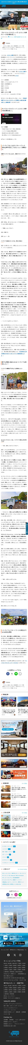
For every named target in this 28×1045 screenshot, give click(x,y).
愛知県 (14, 965)
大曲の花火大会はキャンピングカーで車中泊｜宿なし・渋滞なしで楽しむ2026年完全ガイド (19, 835)
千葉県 (19, 963)
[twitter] (15, 955)
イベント (12, 36)
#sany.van (13, 875)
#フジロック (5, 875)
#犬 (9, 875)
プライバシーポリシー (19, 1023)
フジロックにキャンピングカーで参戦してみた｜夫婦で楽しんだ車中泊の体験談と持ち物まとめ (8, 711)
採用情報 (11, 1019)
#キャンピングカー (6, 873)
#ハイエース (23, 873)
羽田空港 (12, 971)
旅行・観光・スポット (7, 851)
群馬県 (6, 967)
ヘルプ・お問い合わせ (20, 1019)
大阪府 (6, 965)
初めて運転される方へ (9, 975)
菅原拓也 (8, 43)
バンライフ (4, 849)
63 (8, 857)
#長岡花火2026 (6, 884)
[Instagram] (20, 955)
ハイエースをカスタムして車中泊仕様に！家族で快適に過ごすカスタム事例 (19, 827)
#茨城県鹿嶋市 (16, 877)
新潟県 (23, 969)
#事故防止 (4, 882)
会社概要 (6, 1019)
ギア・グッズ (5, 854)
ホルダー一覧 (23, 980)
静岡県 (23, 967)
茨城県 (14, 967)
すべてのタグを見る (22, 869)
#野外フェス (21, 882)
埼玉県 (23, 963)
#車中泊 (13, 873)
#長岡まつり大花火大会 (15, 884)
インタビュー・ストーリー (8, 862)
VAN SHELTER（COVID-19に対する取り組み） (14, 977)
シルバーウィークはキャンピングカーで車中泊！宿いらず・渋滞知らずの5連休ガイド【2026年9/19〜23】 (19, 819)
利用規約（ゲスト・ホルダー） (11, 1021)
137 (16, 862)
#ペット (18, 873)
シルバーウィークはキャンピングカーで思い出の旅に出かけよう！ (14, 2)
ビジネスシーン (6, 859)
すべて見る (24, 783)
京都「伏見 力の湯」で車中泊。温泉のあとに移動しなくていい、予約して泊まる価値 (19, 788)
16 (11, 859)
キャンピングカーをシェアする (11, 980)
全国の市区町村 (18, 971)
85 (14, 851)
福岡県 (19, 965)
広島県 (10, 969)
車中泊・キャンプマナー (9, 996)
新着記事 (18, 1012)
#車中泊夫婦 (17, 36)
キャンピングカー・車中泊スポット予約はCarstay (12, 9)
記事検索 (24, 1012)
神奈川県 (15, 963)
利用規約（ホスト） (8, 1023)
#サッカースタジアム (7, 877)
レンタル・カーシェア (7, 846)
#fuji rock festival (20, 875)
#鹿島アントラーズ (17, 879)
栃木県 (10, 967)
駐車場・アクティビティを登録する (12, 998)
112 (14, 846)
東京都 (9, 963)
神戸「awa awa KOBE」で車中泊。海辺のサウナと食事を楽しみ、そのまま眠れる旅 (19, 796)
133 (9, 849)
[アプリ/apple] (8, 943)
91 (10, 854)
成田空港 (6, 971)
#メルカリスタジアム (7, 879)
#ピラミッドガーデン (12, 882)
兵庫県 (10, 965)
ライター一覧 (7, 1014)
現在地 (5, 963)
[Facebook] (8, 955)
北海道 (23, 965)
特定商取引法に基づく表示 (10, 1025)
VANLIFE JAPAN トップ (9, 1012)
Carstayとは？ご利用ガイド (10, 973)
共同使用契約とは (22, 973)
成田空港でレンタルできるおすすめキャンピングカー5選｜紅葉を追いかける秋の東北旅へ (19, 804)
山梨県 (19, 967)
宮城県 (19, 969)
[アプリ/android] (19, 943)
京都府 (14, 969)
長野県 (6, 969)
